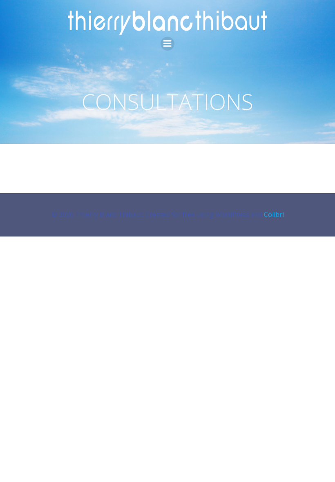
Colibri (274, 214)
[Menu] (167, 44)
